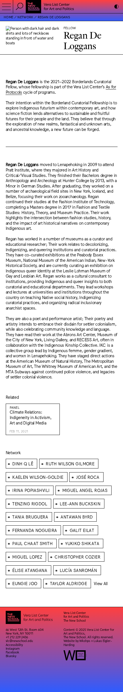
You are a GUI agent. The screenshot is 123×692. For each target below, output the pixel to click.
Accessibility (14, 645)
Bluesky (11, 656)
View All (101, 583)
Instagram (13, 648)
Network (25, 17)
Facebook (12, 652)
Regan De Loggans (54, 17)
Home (8, 17)
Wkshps (84, 641)
